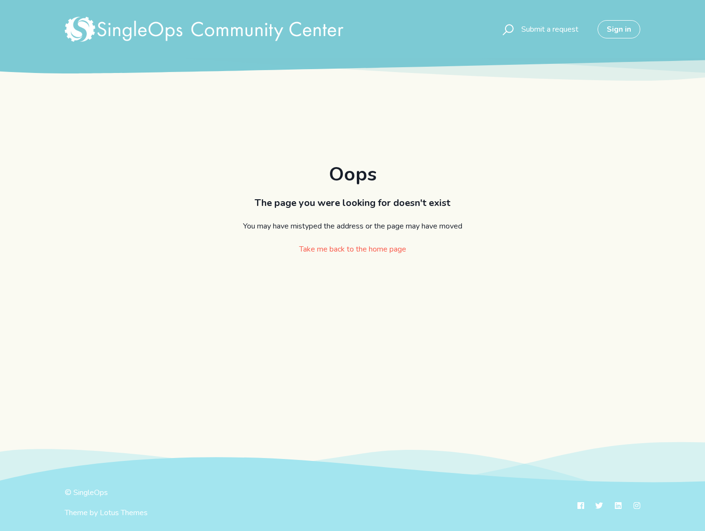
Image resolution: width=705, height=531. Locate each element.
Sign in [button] (619, 29)
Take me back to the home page (352, 249)
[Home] (204, 29)
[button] (507, 29)
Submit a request (549, 29)
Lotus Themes (124, 512)
